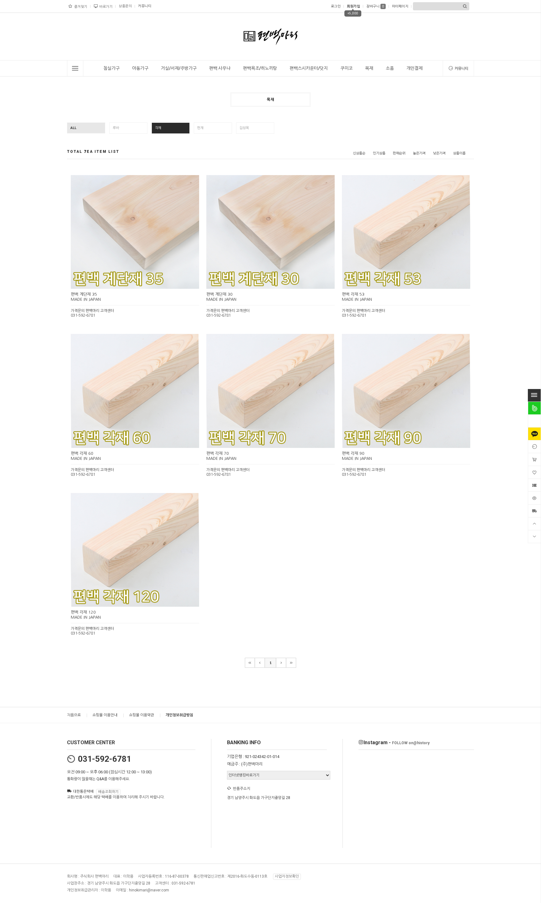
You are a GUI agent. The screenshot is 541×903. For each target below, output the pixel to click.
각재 (158, 128)
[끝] (291, 663)
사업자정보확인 (287, 876)
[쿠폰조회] (534, 485)
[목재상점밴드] (534, 408)
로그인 (336, 6)
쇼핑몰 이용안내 (104, 715)
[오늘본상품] (534, 498)
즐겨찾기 (80, 7)
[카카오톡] (534, 434)
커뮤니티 (144, 6)
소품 (390, 68)
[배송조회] (534, 511)
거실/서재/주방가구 (179, 68)
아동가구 (140, 68)
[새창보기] (142, 283)
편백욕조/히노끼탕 (260, 68)
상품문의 (125, 6)
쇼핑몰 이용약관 (141, 715)
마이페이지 (400, 6)
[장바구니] (534, 459)
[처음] (250, 663)
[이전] (260, 663)
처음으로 (74, 715)
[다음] (281, 663)
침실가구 (111, 68)
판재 (200, 128)
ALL (73, 128)
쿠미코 (346, 68)
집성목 (244, 128)
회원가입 (353, 6)
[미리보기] (127, 283)
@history (411, 743)
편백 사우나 (219, 68)
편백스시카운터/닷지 (309, 68)
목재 (369, 68)
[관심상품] (534, 472)
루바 (116, 128)
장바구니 (375, 6)
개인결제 (414, 68)
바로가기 (105, 7)
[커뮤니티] (534, 446)
